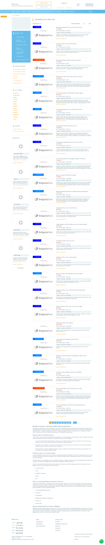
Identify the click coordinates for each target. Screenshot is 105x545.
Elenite (67, 211)
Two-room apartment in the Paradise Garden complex (69, 93)
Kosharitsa (15, 114)
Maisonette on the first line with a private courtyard (69, 76)
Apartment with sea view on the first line (66, 43)
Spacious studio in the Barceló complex (66, 175)
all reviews (20, 268)
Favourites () (3, 16)
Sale (57, 30)
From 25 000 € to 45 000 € (19, 69)
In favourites (90, 29)
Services (24, 11)
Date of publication (75, 23)
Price (84, 23)
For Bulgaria (59, 519)
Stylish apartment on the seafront (64, 323)
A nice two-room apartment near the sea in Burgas (68, 372)
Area (90, 23)
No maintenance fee (17, 80)
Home (13, 11)
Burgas (15, 108)
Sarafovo (68, 375)
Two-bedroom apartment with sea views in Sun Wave (69, 142)
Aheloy (15, 103)
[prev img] (34, 33)
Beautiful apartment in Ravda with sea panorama (68, 60)
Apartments (19, 56)
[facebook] (84, 520)
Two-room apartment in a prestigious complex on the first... (71, 158)
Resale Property (62, 30)
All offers (20, 37)
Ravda (67, 63)
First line (15, 76)
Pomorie (68, 342)
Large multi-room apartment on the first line (67, 339)
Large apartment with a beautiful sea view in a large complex (71, 224)
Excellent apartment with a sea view (65, 240)
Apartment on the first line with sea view (66, 126)
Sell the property (57, 11)
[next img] (52, 33)
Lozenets (15, 116)
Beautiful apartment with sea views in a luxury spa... (69, 27)
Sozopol (15, 112)
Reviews (66, 11)
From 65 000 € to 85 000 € (19, 74)
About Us (18, 11)
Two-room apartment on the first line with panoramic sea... (71, 405)
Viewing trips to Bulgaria (34, 11)
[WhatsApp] (62, 6)
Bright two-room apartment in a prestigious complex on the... (71, 355)
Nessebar (68, 391)
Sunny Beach (68, 161)
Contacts (71, 11)
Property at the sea (17, 129)
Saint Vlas (68, 30)
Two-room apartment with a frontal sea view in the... (69, 388)
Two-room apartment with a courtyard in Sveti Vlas (69, 109)
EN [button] (91, 11)
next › (75, 422)
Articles (57, 526)
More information (61, 38)
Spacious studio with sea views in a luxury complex (69, 306)
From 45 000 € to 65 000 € (19, 71)
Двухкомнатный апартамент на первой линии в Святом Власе (72, 191)
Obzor (67, 293)
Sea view (15, 78)
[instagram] (88, 520)
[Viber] (64, 6)
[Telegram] (67, 6)
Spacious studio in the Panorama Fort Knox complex (69, 273)
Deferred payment (17, 83)
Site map (57, 530)
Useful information (47, 11)
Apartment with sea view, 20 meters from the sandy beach (70, 290)
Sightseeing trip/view (61, 524)
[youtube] (91, 520)
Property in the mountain (18, 131)
